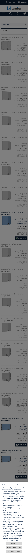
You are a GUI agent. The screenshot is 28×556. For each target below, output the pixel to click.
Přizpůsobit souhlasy (14, 551)
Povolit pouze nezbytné (14, 547)
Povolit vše (14, 543)
